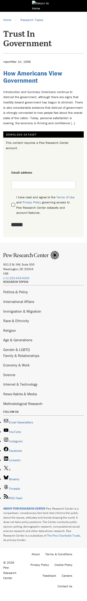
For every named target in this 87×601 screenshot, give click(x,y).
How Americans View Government (32, 76)
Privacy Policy (32, 202)
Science (9, 374)
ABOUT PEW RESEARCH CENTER (24, 508)
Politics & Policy (15, 292)
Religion (9, 330)
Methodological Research (22, 403)
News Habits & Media (20, 394)
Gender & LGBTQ (16, 349)
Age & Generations (17, 340)
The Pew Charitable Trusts (63, 536)
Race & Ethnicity (16, 320)
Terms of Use (65, 197)
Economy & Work (16, 365)
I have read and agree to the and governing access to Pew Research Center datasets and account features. (45, 205)
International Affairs (18, 301)
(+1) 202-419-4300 (16, 278)
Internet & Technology (20, 384)
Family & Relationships (21, 355)
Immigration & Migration (22, 311)
